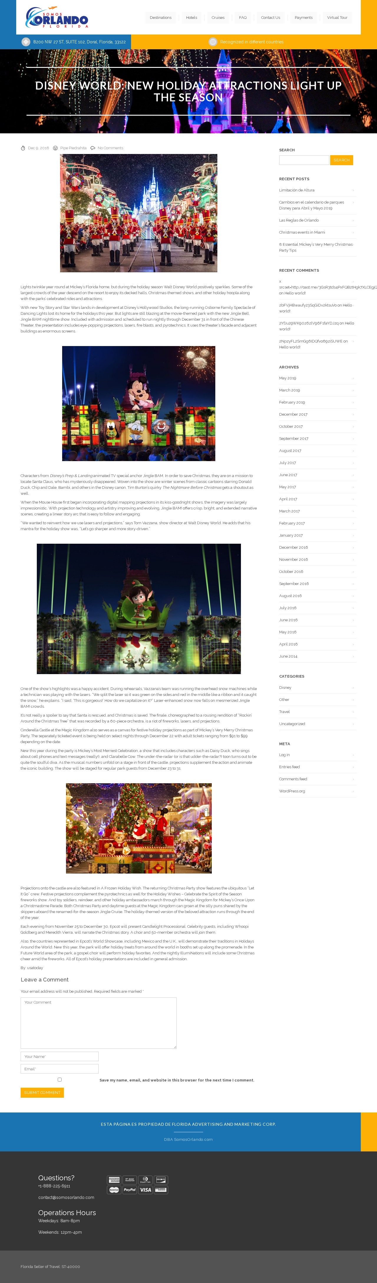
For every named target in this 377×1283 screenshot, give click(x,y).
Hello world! (295, 293)
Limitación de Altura (297, 190)
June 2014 (288, 656)
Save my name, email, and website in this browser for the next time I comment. (177, 1080)
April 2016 (288, 644)
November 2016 (293, 559)
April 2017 (288, 499)
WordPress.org (292, 791)
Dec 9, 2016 (38, 148)
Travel (284, 711)
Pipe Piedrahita (73, 148)
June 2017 (288, 475)
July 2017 (287, 463)
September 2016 (294, 583)
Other (284, 699)
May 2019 (287, 378)
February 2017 (292, 523)
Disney (285, 687)
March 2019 (289, 390)
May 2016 (288, 632)
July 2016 (288, 608)
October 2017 (291, 426)
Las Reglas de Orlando (299, 220)
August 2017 (290, 450)
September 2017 (293, 438)
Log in (284, 755)
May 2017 (287, 487)
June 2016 (288, 620)
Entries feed (289, 767)
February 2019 (292, 402)
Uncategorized (292, 724)
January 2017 (291, 535)
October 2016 (291, 571)
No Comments (110, 148)
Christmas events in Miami (302, 232)
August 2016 (290, 596)
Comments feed (293, 779)
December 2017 (293, 414)
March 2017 (289, 511)
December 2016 (293, 547)
